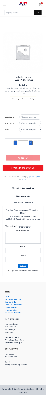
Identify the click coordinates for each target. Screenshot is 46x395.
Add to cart (23, 158)
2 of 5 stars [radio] (22, 227)
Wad (7, 129)
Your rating (11, 226)
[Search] (38, 12)
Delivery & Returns (13, 299)
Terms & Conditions (13, 305)
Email (23, 256)
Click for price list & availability (23, 99)
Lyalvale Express (34, 177)
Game (24, 179)
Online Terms (11, 307)
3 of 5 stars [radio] (24, 227)
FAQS (7, 297)
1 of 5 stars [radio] (19, 227)
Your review (22, 230)
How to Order (11, 302)
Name (23, 246)
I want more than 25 (23, 167)
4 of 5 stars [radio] (27, 227)
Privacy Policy (11, 310)
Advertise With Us (13, 313)
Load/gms (9, 117)
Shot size (9, 123)
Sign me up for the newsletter (24, 271)
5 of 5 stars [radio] (29, 227)
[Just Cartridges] (23, 4)
